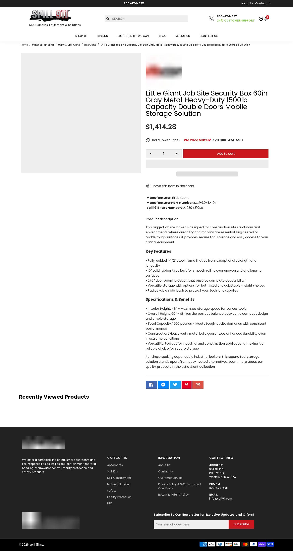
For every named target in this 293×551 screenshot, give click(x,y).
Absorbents (115, 465)
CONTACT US (209, 36)
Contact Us (263, 3)
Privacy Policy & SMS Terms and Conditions (179, 486)
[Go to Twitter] (175, 385)
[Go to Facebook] (151, 385)
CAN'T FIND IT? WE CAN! (133, 36)
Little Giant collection (198, 366)
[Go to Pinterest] (187, 385)
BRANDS (102, 36)
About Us (247, 3)
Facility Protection (119, 497)
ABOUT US (183, 36)
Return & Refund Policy (173, 495)
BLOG (162, 36)
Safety (111, 491)
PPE (109, 503)
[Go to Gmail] (198, 385)
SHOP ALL (81, 36)
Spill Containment (119, 478)
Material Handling (119, 484)
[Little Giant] (164, 88)
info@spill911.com (220, 499)
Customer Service (170, 478)
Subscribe (241, 524)
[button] (207, 164)
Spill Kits (112, 471)
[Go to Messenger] (163, 385)
